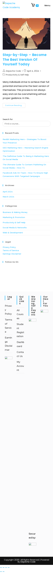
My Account (20, 366)
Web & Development (13, 232)
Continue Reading (15, 104)
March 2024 (8, 197)
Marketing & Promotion (14, 217)
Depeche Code (13, 71)
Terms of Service (11, 250)
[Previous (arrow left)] (1, 571)
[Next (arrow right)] (4, 571)
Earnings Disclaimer (12, 254)
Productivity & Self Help (17, 74)
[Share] (6, 567)
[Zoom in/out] (1, 567)
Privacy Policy (9, 247)
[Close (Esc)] (9, 567)
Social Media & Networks (15, 227)
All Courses (20, 314)
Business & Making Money (15, 212)
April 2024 (8, 191)
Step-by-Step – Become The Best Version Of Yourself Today (25, 59)
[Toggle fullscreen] (4, 567)
